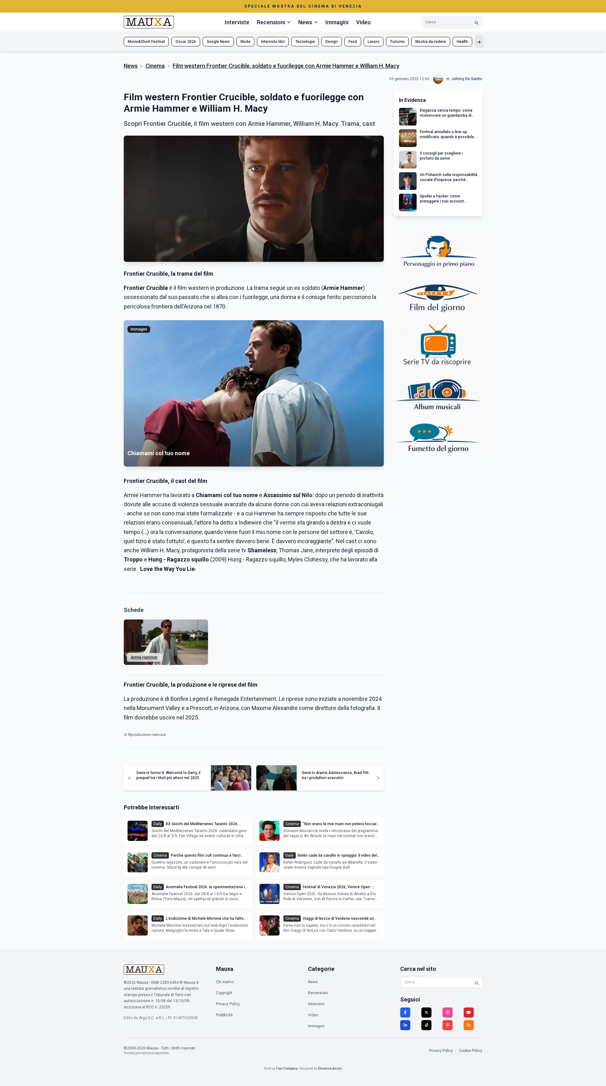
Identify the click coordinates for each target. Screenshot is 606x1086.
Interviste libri (273, 41)
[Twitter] (426, 1012)
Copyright (224, 993)
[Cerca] (476, 22)
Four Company (286, 1068)
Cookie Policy (470, 1050)
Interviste (237, 22)
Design (331, 41)
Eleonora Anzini (330, 1068)
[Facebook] (405, 1012)
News (131, 65)
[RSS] (469, 1025)
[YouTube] (469, 1012)
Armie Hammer (144, 657)
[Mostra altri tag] (479, 41)
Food (352, 41)
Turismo (397, 41)
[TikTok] (426, 1025)
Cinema (155, 65)
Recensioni (318, 993)
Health (462, 41)
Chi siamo (225, 982)
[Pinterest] (448, 1025)
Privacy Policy (228, 1004)
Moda (245, 41)
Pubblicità (224, 1015)
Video (363, 22)
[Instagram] (448, 1012)
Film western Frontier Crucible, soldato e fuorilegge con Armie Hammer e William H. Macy (286, 65)
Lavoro (373, 41)
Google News (218, 41)
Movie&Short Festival (146, 41)
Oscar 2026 (185, 41)
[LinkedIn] (405, 1025)
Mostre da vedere (430, 41)
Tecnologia (305, 41)
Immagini (336, 22)
